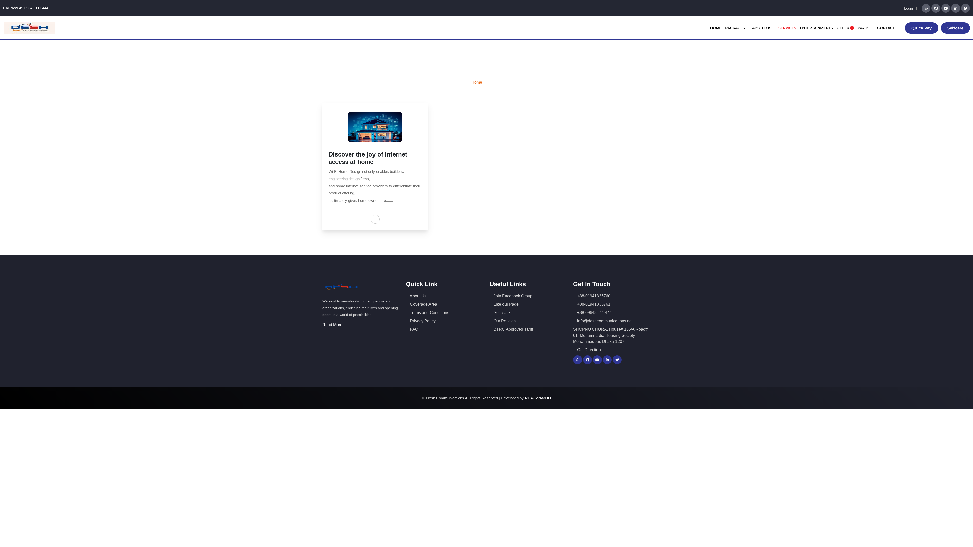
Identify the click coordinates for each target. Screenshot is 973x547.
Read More (332, 325)
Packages (735, 28)
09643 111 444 (36, 8)
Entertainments (816, 28)
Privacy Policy (422, 321)
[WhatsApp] (926, 8)
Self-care (501, 312)
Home (715, 28)
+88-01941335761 (593, 304)
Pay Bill (865, 28)
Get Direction (588, 350)
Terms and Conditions (429, 312)
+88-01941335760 (593, 296)
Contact (886, 28)
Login (908, 8)
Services (787, 28)
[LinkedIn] (955, 8)
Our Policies (504, 321)
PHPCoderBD (538, 398)
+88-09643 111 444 (594, 312)
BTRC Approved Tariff (513, 329)
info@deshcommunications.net (604, 321)
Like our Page (506, 304)
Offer (845, 28)
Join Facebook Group (512, 296)
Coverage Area (423, 304)
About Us (762, 28)
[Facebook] (935, 8)
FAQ (413, 329)
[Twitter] (965, 8)
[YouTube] (945, 8)
